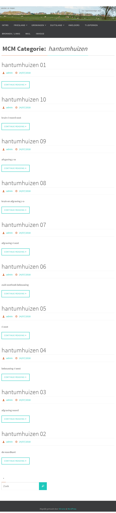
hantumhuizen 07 (24, 221)
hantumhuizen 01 (24, 65)
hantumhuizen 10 (24, 98)
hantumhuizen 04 (24, 344)
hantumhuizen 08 (24, 180)
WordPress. (71, 500)
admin (9, 72)
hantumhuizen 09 (24, 139)
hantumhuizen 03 (24, 385)
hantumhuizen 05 (24, 303)
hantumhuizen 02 (24, 426)
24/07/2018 (25, 72)
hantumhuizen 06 (24, 262)
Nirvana (62, 500)
